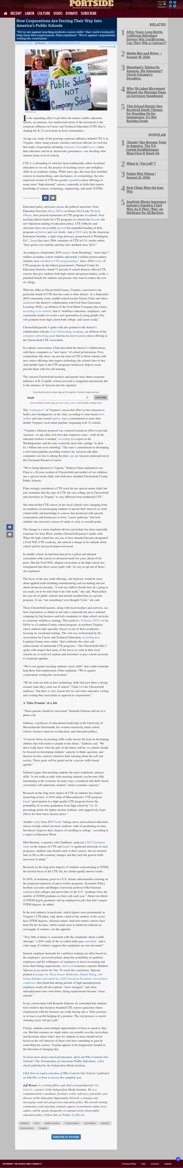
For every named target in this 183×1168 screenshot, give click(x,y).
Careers (105, 1123)
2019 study (81, 232)
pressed (61, 228)
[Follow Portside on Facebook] (171, 3)
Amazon (69, 147)
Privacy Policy (129, 1163)
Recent (16, 13)
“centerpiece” (37, 410)
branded (80, 336)
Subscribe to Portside (66, 1136)
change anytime (69, 403)
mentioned (29, 302)
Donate (72, 13)
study (37, 822)
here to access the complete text (61, 1077)
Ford (78, 147)
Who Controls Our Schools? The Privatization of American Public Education (66, 1059)
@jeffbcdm (77, 1115)
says (71, 456)
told (81, 687)
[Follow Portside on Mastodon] (170, 6)
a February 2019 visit (92, 620)
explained (28, 892)
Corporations (72, 1123)
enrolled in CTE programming (58, 261)
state (55, 232)
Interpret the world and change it (22, 1163)
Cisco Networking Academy (67, 331)
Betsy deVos (26, 1128)
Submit (168, 1163)
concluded (90, 941)
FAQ (143, 1163)
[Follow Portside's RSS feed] (175, 6)
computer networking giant (39, 336)
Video (57, 13)
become (95, 219)
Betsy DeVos (56, 211)
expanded (74, 180)
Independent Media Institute (64, 43)
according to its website (37, 311)
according (64, 439)
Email (30, 397)
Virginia (43, 1128)
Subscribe (88, 13)
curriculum (90, 1123)
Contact (155, 1163)
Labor (29, 13)
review (98, 261)
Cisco (90, 147)
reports (56, 418)
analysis (66, 252)
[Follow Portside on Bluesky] (175, 3)
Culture (43, 13)
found (33, 240)
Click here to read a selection (41, 1073)
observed (67, 966)
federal (42, 232)
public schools (52, 1123)
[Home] (91, 2)
